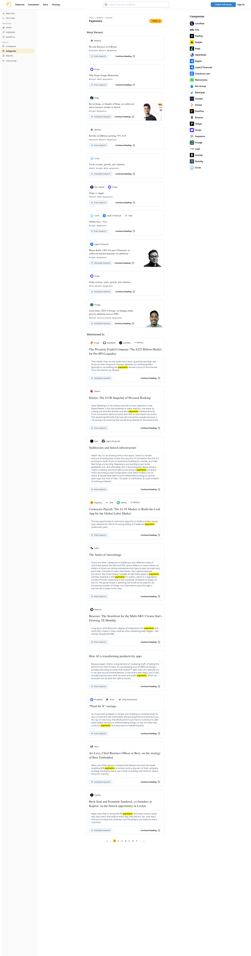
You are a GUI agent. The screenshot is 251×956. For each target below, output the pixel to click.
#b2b (99, 79)
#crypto (92, 111)
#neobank (93, 50)
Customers (33, 4)
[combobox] (136, 5)
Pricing (56, 4)
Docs (45, 4)
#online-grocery (104, 318)
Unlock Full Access (223, 4)
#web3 (92, 168)
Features (20, 4)
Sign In (241, 4)
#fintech (102, 50)
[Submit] (106, 4)
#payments (112, 50)
